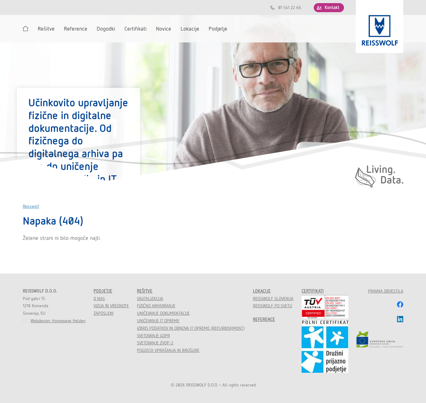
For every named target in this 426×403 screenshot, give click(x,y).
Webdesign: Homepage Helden (58, 320)
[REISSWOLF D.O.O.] (379, 26)
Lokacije (262, 291)
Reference (264, 319)
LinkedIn (400, 319)
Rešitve (144, 291)
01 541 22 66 (289, 7)
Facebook (400, 304)
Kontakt (332, 7)
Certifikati (313, 291)
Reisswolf (31, 206)
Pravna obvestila (385, 291)
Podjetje (103, 291)
